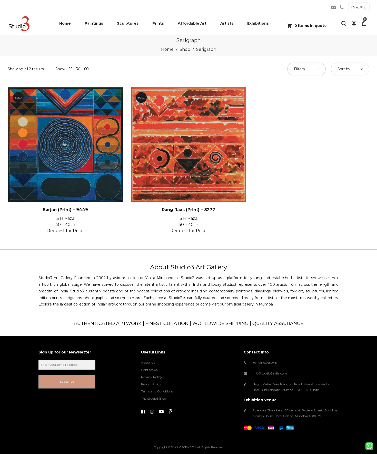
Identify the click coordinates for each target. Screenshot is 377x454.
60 (86, 69)
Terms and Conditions (157, 391)
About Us (148, 362)
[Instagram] (152, 411)
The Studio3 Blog (153, 398)
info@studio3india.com (270, 373)
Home (167, 49)
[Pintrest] (170, 411)
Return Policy (151, 384)
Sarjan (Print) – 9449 (65, 209)
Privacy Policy (151, 377)
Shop (185, 49)
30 (78, 69)
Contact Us (149, 370)
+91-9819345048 (265, 362)
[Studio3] (19, 23)
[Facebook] (143, 411)
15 (70, 69)
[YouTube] (161, 411)
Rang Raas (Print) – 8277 (188, 209)
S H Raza (65, 218)
